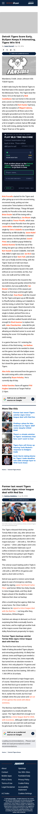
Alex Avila (6, 371)
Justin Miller (7, 227)
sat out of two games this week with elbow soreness (18, 700)
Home (4, 469)
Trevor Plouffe (19, 220)
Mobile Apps (7, 776)
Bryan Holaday (18, 377)
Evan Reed (18, 295)
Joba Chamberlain (13, 325)
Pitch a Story (7, 779)
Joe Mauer (26, 217)
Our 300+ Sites (24, 772)
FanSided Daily (24, 776)
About (4, 768)
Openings (22, 768)
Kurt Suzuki (6, 251)
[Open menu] (3, 3)
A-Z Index (5, 793)
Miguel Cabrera (25, 108)
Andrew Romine (8, 245)
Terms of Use (7, 783)
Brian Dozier (7, 214)
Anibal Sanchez (8, 385)
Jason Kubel (30, 233)
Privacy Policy (23, 779)
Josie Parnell (9, 46)
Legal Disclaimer (8, 787)
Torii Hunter (22, 105)
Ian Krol (28, 254)
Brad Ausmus (16, 322)
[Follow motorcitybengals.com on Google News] (32, 399)
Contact (5, 772)
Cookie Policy (23, 783)
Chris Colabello (16, 230)
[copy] (14, 49)
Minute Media (12, 798)
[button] (19, 178)
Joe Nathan (28, 345)
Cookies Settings (25, 793)
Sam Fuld (21, 257)
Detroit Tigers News (14, 469)
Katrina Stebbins (10, 496)
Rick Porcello (7, 196)
